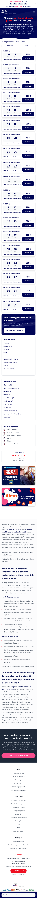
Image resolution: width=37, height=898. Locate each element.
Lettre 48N (18, 814)
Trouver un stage (18, 773)
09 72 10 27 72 (18, 456)
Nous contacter (18, 831)
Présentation (18, 783)
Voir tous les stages (13, 330)
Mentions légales (18, 841)
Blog (18, 824)
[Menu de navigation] (34, 12)
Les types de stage (18, 776)
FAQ (18, 827)
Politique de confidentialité (18, 848)
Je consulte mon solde (17, 755)
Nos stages (18, 780)
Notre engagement (18, 787)
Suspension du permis (18, 800)
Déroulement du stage (18, 790)
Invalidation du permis (18, 804)
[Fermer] (35, 4)
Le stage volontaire (18, 807)
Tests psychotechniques (18, 817)
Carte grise (18, 821)
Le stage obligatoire (18, 810)
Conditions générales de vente (18, 845)
